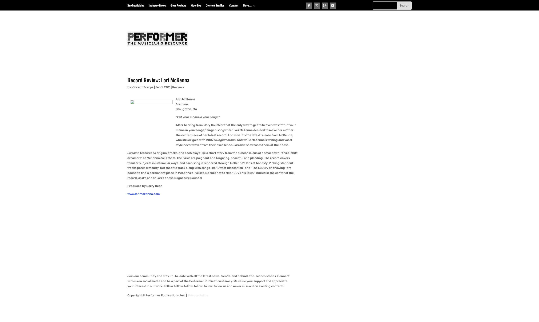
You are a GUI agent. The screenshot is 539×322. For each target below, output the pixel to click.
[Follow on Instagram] (325, 6)
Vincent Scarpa (142, 87)
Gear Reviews (178, 5)
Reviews (178, 87)
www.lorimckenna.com (143, 194)
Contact (233, 5)
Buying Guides (135, 5)
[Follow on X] (317, 6)
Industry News (157, 5)
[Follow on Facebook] (309, 6)
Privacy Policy (198, 295)
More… (247, 5)
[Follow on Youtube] (333, 6)
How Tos (196, 5)
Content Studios (215, 5)
